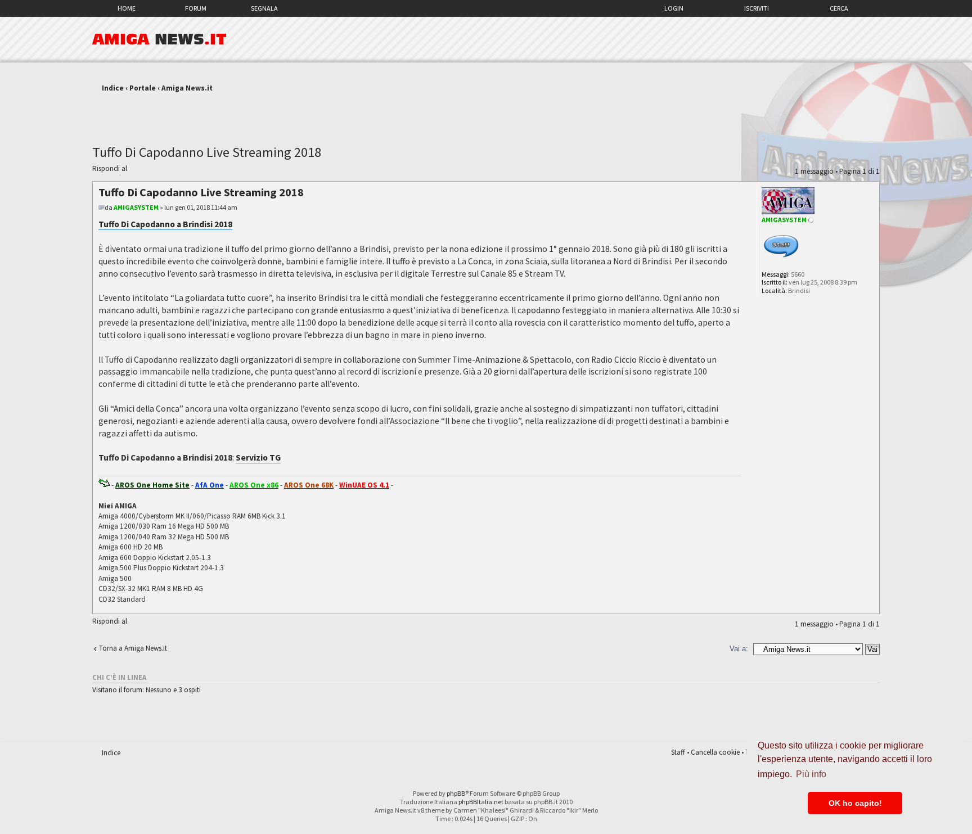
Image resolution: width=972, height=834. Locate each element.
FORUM (195, 8)
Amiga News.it (187, 88)
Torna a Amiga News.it (133, 648)
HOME (127, 8)
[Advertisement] (486, 114)
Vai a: (739, 648)
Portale (142, 88)
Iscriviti (756, 8)
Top (870, 608)
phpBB (456, 793)
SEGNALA (264, 8)
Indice (113, 88)
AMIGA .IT (159, 39)
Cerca (839, 8)
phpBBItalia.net (480, 801)
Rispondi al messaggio (109, 170)
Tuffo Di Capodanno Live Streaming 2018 (206, 152)
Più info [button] (811, 774)
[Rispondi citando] (715, 190)
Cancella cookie (715, 752)
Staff (678, 752)
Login (673, 8)
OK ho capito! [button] (855, 803)
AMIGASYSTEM (136, 207)
